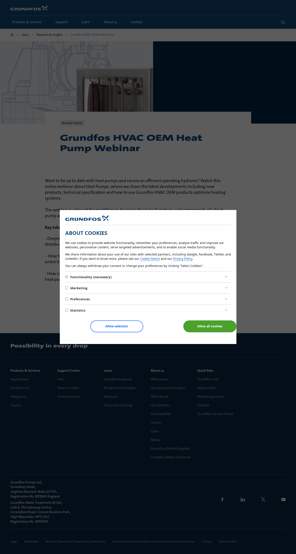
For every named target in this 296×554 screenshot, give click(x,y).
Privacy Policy (182, 259)
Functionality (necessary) (91, 277)
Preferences (80, 299)
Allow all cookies (209, 326)
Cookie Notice (150, 259)
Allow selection (116, 326)
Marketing (79, 288)
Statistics (77, 310)
